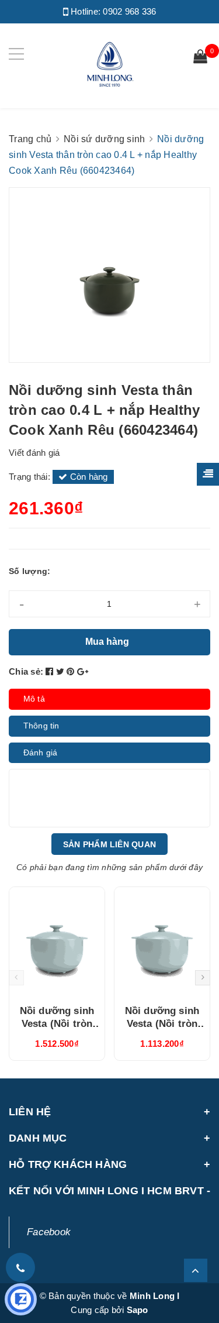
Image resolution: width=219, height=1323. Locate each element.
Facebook (49, 1232)
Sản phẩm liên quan (109, 844)
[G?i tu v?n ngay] (21, 1299)
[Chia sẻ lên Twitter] (61, 671)
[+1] (82, 671)
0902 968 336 (129, 11)
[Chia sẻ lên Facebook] (51, 671)
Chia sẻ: (26, 671)
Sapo (137, 1310)
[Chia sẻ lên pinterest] (72, 671)
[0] (200, 58)
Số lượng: (29, 571)
